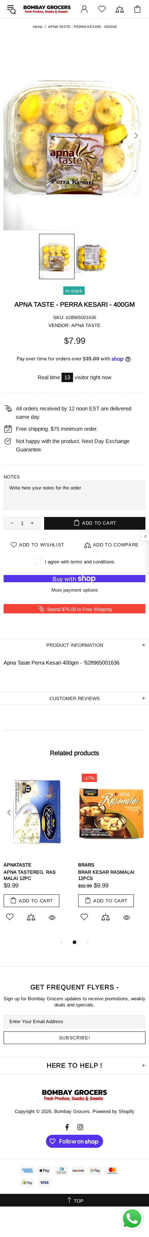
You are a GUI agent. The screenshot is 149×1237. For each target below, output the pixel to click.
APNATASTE (17, 865)
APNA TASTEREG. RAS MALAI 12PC (30, 875)
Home (38, 27)
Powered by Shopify (114, 1111)
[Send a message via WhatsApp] (132, 1218)
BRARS (86, 865)
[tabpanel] (37, 854)
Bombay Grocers (47, 9)
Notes (12, 477)
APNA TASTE (86, 325)
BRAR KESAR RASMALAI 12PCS (106, 875)
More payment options (74, 590)
